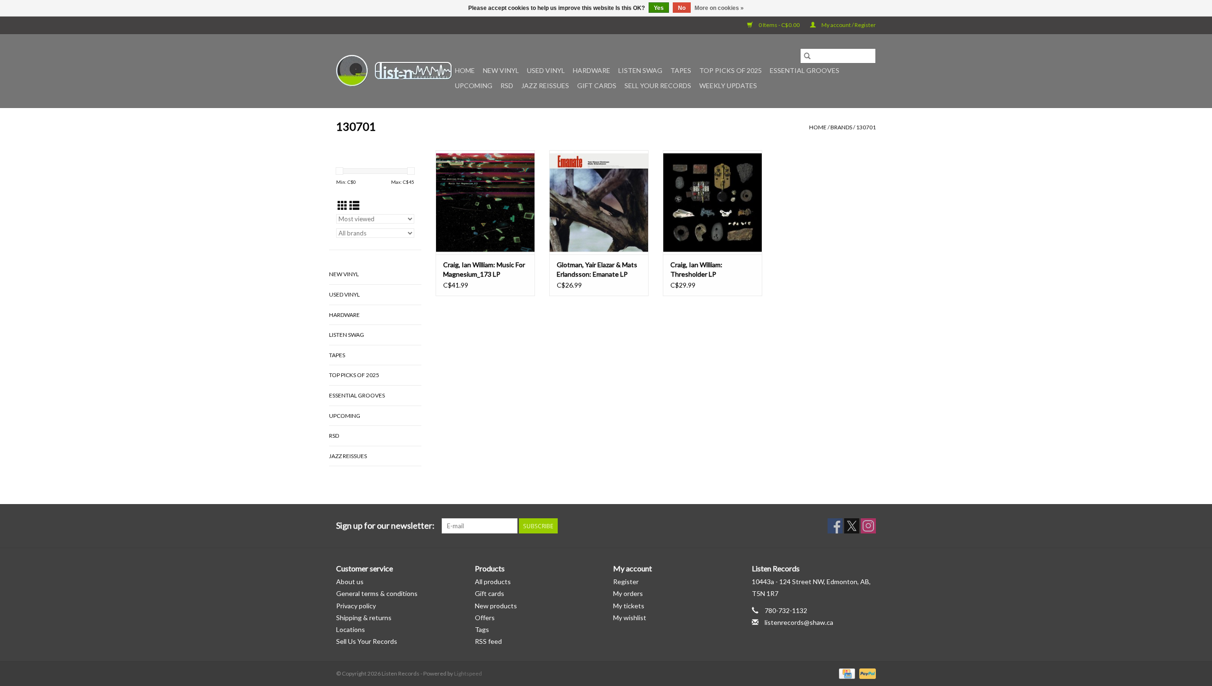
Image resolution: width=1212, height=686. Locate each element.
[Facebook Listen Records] (835, 525)
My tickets (628, 606)
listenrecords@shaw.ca (799, 622)
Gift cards (596, 85)
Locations (350, 629)
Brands (841, 127)
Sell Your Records (657, 85)
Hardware (591, 70)
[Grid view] (343, 205)
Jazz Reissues (545, 85)
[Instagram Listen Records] (868, 525)
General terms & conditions (377, 593)
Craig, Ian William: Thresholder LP (696, 269)
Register (626, 582)
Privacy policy (356, 606)
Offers (485, 618)
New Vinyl (501, 70)
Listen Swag (640, 70)
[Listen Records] (394, 71)
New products (496, 606)
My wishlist (629, 618)
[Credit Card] (846, 673)
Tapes (680, 70)
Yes (659, 8)
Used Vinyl (546, 70)
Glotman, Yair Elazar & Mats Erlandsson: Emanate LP (597, 269)
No (682, 8)
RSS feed (488, 641)
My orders (628, 593)
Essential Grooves (804, 70)
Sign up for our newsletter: (385, 526)
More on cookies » (719, 8)
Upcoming (473, 85)
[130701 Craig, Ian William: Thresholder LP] (712, 202)
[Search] (807, 55)
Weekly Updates (728, 85)
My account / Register (848, 24)
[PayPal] (866, 673)
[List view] (354, 205)
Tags (482, 629)
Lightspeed (468, 673)
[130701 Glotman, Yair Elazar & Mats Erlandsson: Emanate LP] (599, 202)
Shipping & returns (364, 618)
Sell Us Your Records (366, 641)
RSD (506, 85)
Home (465, 70)
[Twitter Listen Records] (851, 525)
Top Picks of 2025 (730, 70)
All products (493, 582)
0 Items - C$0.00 (779, 24)
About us (350, 582)
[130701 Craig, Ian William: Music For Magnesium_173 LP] (485, 202)
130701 (866, 127)
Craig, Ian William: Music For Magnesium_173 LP (484, 269)
